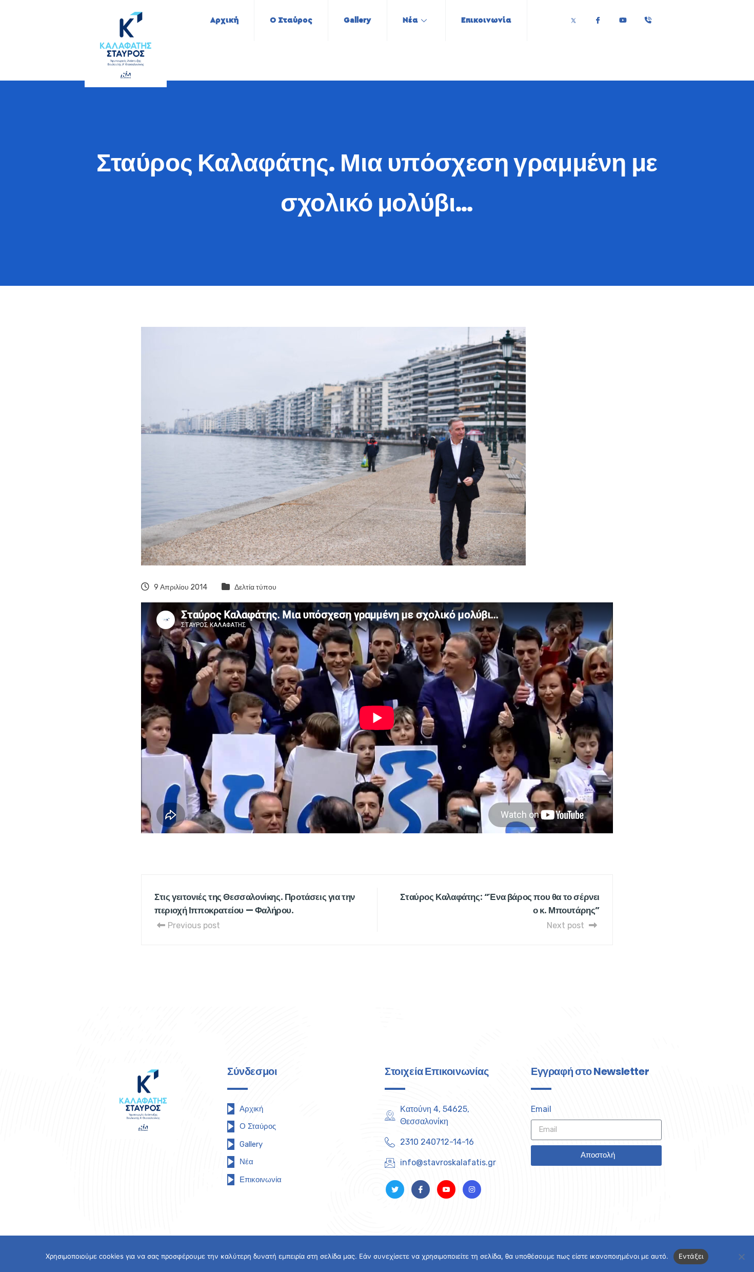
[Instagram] (472, 1189)
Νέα (410, 20)
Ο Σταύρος (291, 20)
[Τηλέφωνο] (648, 17)
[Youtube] (622, 17)
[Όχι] (741, 1256)
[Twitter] (573, 17)
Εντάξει (691, 1256)
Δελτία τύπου (255, 587)
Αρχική (224, 20)
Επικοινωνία (486, 20)
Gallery (357, 20)
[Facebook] (597, 17)
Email (541, 1109)
